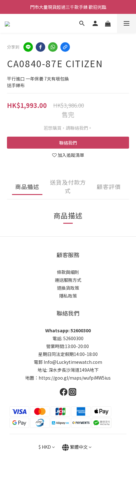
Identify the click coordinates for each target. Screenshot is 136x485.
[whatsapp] (53, 47)
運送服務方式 (68, 280)
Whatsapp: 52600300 (68, 330)
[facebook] (40, 47)
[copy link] (65, 47)
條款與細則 (68, 272)
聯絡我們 (68, 142)
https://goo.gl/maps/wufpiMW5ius (75, 378)
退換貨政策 (68, 288)
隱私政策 (68, 296)
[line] (28, 47)
